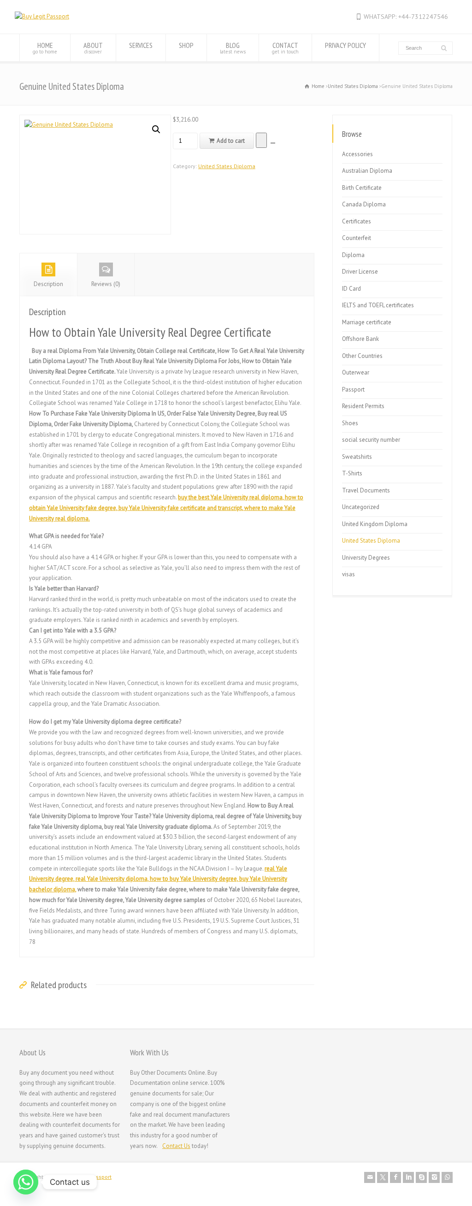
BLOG (233, 48)
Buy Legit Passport (88, 1176)
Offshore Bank (360, 339)
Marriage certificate (366, 322)
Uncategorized (360, 507)
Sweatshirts (357, 457)
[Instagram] (434, 1177)
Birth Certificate (362, 188)
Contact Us (176, 1146)
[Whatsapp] (25, 1182)
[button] (156, 129)
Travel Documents (366, 490)
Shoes (350, 423)
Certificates (356, 221)
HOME (45, 48)
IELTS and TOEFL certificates (378, 305)
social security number (371, 440)
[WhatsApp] (447, 1177)
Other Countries (362, 356)
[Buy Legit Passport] (42, 16)
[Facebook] (395, 1177)
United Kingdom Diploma (374, 524)
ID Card (351, 289)
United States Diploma (353, 86)
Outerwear (355, 372)
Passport (353, 389)
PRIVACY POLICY (345, 45)
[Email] (369, 1177)
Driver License (360, 271)
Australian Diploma (367, 171)
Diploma (353, 255)
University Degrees (366, 558)
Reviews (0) (105, 284)
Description (48, 284)
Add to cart (231, 141)
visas (348, 574)
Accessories (357, 154)
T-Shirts (352, 473)
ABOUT (93, 48)
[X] (382, 1177)
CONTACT (285, 48)
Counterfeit (356, 238)
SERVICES (141, 45)
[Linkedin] (408, 1177)
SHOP (186, 45)
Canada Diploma (364, 204)
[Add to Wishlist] (261, 140)
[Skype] (421, 1177)
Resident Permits (363, 406)
